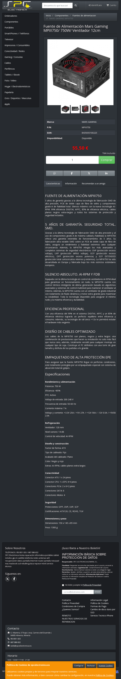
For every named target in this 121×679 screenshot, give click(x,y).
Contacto (66, 600)
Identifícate (96, 5)
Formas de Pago (98, 606)
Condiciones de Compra (73, 606)
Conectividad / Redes (15, 51)
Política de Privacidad (69, 579)
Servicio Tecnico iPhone (101, 615)
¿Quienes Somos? (70, 609)
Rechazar (91, 665)
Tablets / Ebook (12, 74)
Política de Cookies (104, 675)
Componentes (11, 21)
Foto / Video (10, 80)
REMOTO (66, 615)
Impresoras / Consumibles (17, 45)
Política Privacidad (70, 603)
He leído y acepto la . (83, 585)
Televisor (9, 39)
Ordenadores (11, 15)
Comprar (106, 160)
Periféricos (10, 68)
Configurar (78, 665)
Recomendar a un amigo (93, 183)
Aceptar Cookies (106, 665)
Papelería (9, 92)
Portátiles (9, 27)
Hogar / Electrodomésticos (17, 86)
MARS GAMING (89, 121)
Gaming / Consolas (14, 57)
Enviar (97, 592)
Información (71, 183)
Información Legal (99, 600)
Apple (7, 104)
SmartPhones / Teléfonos (17, 33)
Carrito (112, 5)
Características (53, 183)
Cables (8, 62)
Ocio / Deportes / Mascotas (18, 98)
